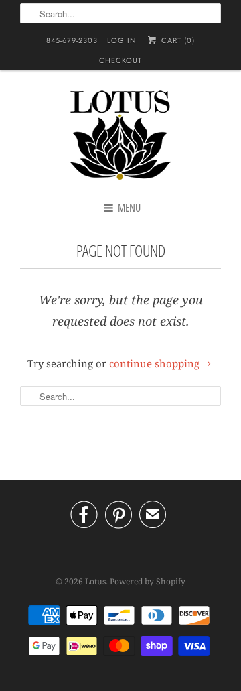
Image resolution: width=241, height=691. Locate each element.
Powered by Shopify (147, 581)
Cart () (176, 40)
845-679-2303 (72, 40)
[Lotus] (120, 137)
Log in (122, 40)
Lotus (95, 581)
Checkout (120, 60)
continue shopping (155, 363)
